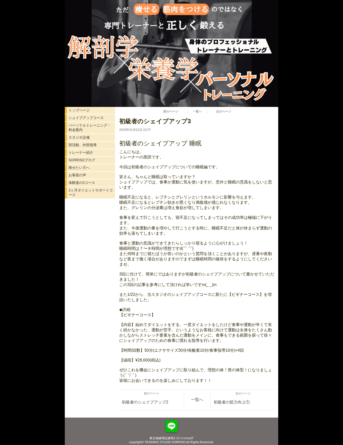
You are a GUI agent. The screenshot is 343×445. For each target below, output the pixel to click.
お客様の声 (77, 175)
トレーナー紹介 (81, 152)
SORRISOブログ (82, 160)
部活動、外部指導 (83, 145)
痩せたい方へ (79, 168)
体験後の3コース (82, 183)
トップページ (79, 110)
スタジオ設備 (79, 137)
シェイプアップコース (86, 118)
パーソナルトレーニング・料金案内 (90, 127)
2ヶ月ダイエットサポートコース (91, 192)
